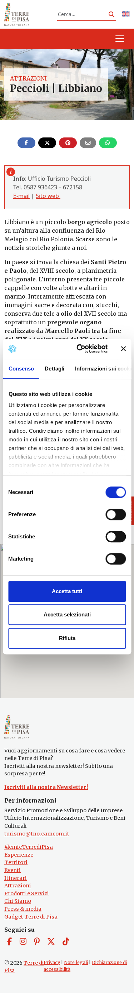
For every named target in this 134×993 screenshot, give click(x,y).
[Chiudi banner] (123, 348)
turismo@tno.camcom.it (36, 833)
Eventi (12, 870)
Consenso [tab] (21, 368)
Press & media (22, 909)
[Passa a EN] (126, 14)
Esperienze (18, 855)
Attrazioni (28, 78)
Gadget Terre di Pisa (31, 917)
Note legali (76, 962)
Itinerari (15, 878)
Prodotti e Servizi (26, 893)
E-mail (21, 196)
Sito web (48, 196)
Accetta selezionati (67, 614)
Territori (16, 862)
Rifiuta (67, 638)
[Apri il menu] (120, 39)
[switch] (115, 514)
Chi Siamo (17, 901)
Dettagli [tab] (54, 368)
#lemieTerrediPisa (28, 847)
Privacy (52, 962)
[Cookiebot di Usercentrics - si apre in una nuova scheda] (80, 348)
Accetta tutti (67, 591)
